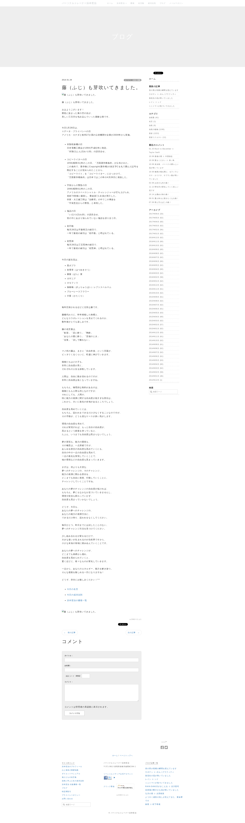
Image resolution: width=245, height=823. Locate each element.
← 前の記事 (70, 632)
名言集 (141, 3)
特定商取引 (66, 791)
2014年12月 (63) (156, 332)
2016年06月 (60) (156, 261)
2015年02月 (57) (156, 325)
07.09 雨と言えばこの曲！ (160, 202)
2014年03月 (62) (156, 368)
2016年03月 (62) (156, 273)
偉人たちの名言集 (69, 777)
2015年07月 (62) (156, 305)
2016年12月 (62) (156, 237)
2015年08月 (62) (156, 301)
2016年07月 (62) (156, 257)
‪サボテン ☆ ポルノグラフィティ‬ (162, 94)
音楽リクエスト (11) (157, 137)
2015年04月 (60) (156, 317)
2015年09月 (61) (156, 297)
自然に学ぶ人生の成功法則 (73, 781)
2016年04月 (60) (156, 269)
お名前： (68, 665)
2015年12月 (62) (156, 285)
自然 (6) (152, 125)
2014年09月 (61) (156, 344)
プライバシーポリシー (71, 795)
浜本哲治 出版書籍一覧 (71, 784)
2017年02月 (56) (156, 230)
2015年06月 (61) (156, 309)
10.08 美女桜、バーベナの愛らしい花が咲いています (164, 166)
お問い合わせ (67, 799)
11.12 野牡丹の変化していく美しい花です (164, 188)
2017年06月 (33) (156, 214)
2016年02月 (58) (156, 277)
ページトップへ (126, 755)
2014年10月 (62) (156, 340)
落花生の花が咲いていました (161, 98)
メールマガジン (176, 3)
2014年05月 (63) (156, 360)
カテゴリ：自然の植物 (132, 80)
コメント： (69, 682)
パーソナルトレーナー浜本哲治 (79, 3)
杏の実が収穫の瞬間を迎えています (163, 90)
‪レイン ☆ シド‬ (155, 102)
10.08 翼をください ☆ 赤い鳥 (161, 160)
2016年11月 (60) (156, 241)
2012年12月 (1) (155, 380)
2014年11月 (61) (156, 336)
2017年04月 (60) (156, 222)
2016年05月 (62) (156, 265)
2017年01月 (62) (156, 234)
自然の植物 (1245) (157, 129)
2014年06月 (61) (156, 356)
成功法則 (152, 3)
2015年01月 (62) (156, 329)
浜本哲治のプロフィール (72, 766)
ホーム (110, 3)
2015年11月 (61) (156, 289)
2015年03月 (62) (156, 321)
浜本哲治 (121, 3)
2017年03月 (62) (156, 226)
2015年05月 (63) (156, 313)
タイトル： (69, 656)
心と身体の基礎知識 (70, 770)
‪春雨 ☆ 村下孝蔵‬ (152, 804)
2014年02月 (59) (156, 372)
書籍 (132, 3)
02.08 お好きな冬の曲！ (159, 183)
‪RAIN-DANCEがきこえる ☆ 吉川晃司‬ (162, 786)
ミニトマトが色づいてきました (162, 106)
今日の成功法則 (75, 595)
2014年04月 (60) (156, 364)
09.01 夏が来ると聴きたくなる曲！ (164, 198)
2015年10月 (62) (156, 293)
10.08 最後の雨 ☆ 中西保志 (161, 156)
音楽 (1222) (154, 133)
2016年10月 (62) (156, 245)
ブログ (163, 3)
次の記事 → (133, 632)
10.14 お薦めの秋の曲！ (159, 194)
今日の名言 (72, 589)
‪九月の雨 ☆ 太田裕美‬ (154, 793)
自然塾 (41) (154, 117)
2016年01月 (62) (156, 281)
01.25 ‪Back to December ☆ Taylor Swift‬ (161, 150)
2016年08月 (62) (156, 253)
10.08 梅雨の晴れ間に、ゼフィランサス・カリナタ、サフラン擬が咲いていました (164, 175)
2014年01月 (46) (156, 376)
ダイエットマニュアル (71, 774)
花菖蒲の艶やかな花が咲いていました (162, 790)
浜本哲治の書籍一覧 (77, 600)
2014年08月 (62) (156, 348)
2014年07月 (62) (156, 352)
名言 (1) (152, 121)
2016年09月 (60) (156, 249)
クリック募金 (109, 786)
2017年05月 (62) (156, 218)
